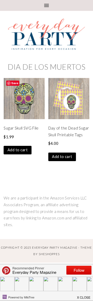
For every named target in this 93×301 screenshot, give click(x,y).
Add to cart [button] (17, 150)
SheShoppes (49, 254)
